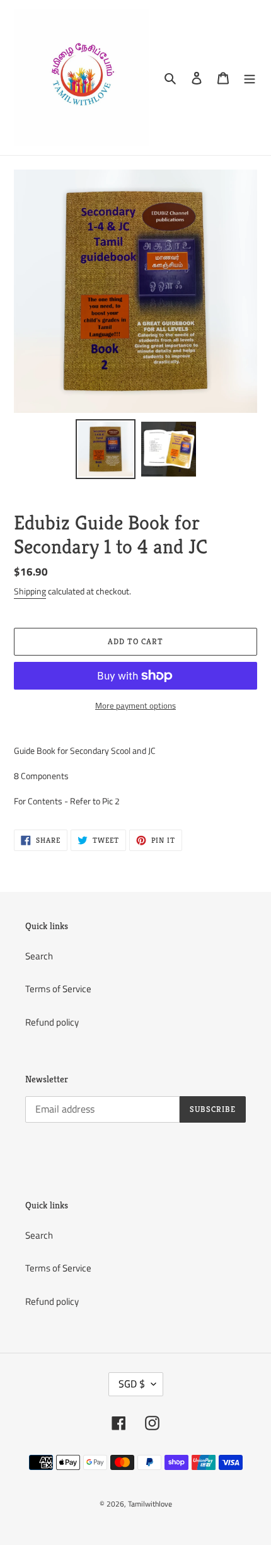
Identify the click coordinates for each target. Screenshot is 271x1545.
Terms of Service (58, 988)
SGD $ (131, 1383)
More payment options (135, 706)
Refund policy (52, 1022)
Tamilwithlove (150, 1504)
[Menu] (249, 77)
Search (39, 956)
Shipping (30, 591)
